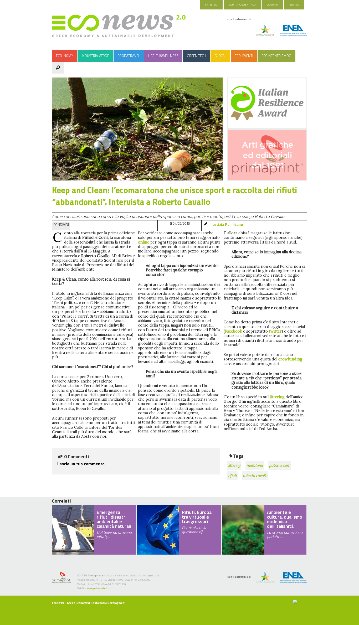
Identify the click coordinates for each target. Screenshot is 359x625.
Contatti (272, 5)
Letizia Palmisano (227, 225)
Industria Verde (95, 55)
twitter (275, 331)
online (143, 242)
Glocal (220, 55)
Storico (294, 5)
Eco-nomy (64, 55)
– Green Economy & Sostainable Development (89, 603)
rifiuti (232, 475)
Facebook (233, 331)
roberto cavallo (255, 475)
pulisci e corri (279, 465)
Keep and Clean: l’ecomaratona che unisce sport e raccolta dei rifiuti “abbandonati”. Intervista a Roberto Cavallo (174, 196)
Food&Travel (128, 55)
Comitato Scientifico (242, 5)
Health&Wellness (163, 55)
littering (277, 397)
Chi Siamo (211, 5)
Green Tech (196, 55)
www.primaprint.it (98, 588)
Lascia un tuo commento (81, 464)
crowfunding (290, 359)
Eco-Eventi (244, 55)
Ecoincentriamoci (276, 55)
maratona (255, 465)
